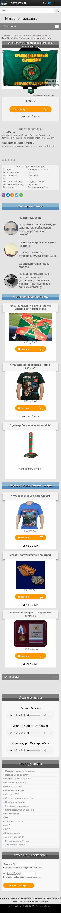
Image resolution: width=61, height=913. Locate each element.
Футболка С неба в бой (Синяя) (30, 496)
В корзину (23, 349)
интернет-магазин (9, 898)
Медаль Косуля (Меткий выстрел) (30, 555)
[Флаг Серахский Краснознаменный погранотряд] (30, 68)
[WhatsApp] (21, 195)
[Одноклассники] (12, 195)
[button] (57, 10)
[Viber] (3, 195)
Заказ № (10, 864)
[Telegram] (16, 195)
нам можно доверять (31, 898)
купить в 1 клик (30, 116)
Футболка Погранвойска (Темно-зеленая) (30, 366)
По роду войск (30, 764)
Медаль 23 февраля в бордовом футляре (30, 614)
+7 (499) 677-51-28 (17, 3)
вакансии (17, 901)
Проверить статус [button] (16, 885)
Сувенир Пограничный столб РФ (30, 425)
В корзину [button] (19, 109)
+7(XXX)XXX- (13, 873)
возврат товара (51, 898)
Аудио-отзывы (30, 697)
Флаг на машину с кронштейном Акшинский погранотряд (30, 307)
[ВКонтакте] (8, 195)
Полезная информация (36, 901)
